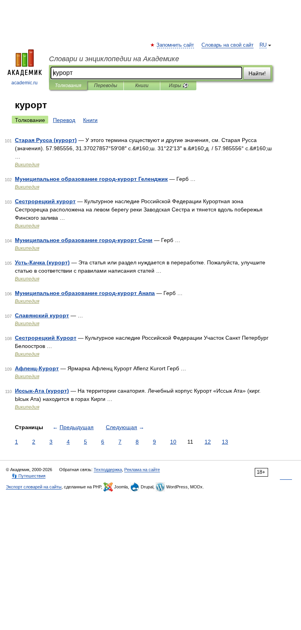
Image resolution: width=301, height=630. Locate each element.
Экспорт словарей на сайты (34, 486)
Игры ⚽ (178, 85)
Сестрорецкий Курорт (45, 338)
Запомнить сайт (175, 45)
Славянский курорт (42, 315)
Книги (142, 85)
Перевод (64, 120)
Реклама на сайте (142, 469)
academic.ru (24, 83)
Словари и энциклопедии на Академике (114, 59)
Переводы (105, 85)
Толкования (68, 85)
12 (208, 442)
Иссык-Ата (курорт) (42, 391)
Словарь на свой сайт (227, 45)
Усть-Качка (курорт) (42, 262)
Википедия (27, 165)
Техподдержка (108, 469)
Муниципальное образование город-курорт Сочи (83, 240)
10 (173, 442)
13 (225, 442)
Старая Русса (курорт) (46, 140)
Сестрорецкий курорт (45, 201)
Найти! (257, 73)
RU (263, 45)
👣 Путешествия (28, 475)
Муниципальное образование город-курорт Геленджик (91, 179)
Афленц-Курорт (37, 368)
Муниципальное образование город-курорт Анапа (85, 293)
